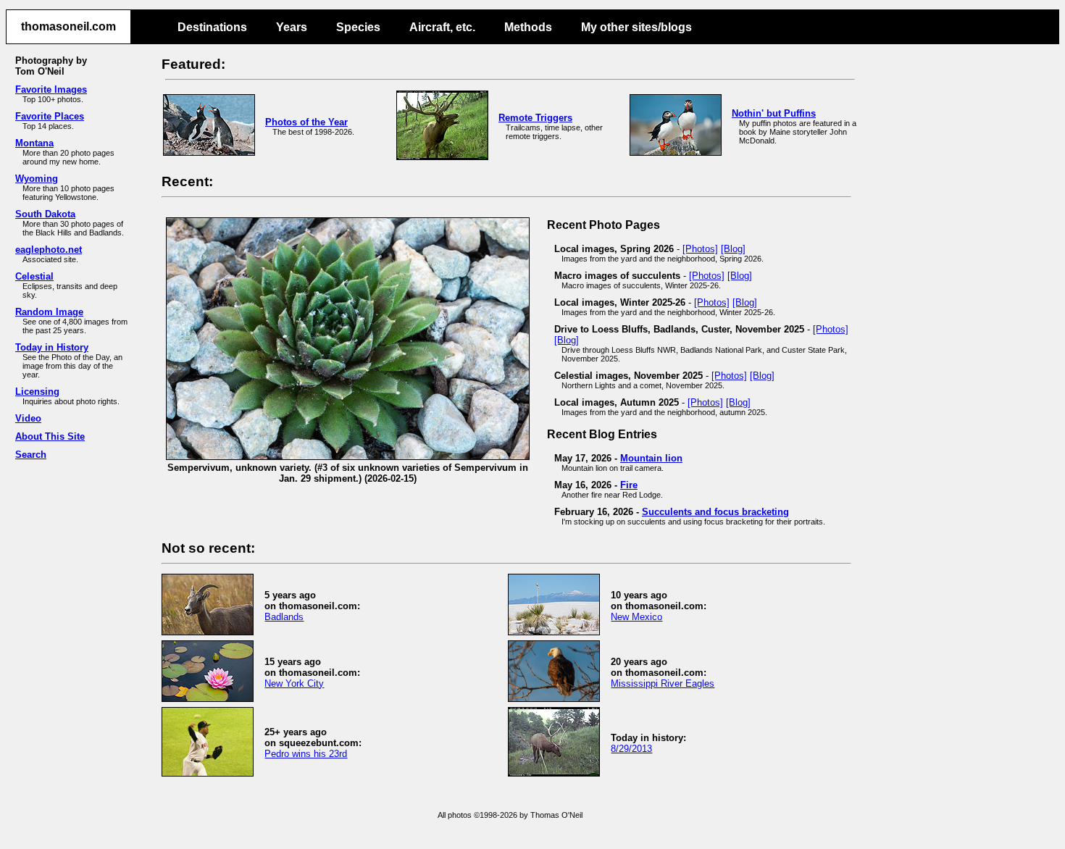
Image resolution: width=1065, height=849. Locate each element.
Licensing (37, 391)
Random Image (49, 311)
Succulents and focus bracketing (715, 511)
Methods (528, 27)
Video (28, 418)
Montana (34, 143)
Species (358, 27)
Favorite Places (49, 116)
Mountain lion (651, 458)
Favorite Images (51, 89)
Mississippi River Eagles (662, 683)
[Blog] (733, 248)
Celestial (34, 276)
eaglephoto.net (48, 249)
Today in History (51, 347)
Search (30, 454)
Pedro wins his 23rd (305, 753)
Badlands (284, 616)
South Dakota (45, 214)
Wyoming (36, 178)
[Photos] (700, 248)
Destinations (212, 27)
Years (291, 27)
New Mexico (636, 616)
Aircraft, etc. (442, 27)
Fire (629, 485)
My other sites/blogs (636, 27)
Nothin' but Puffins (774, 113)
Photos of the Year (306, 122)
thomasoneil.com (68, 26)
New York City (294, 683)
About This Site (50, 436)
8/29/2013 (631, 748)
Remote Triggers (535, 117)
